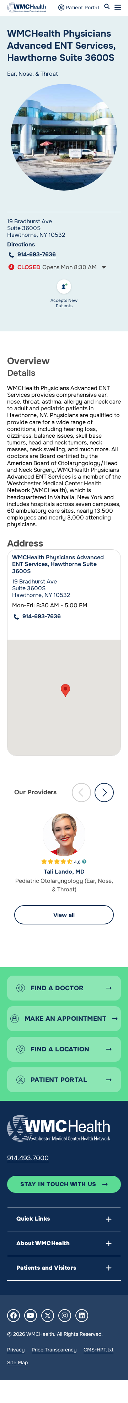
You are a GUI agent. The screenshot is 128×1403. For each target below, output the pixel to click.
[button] (117, 7)
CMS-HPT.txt (98, 1349)
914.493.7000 (28, 1158)
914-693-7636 (36, 254)
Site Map (17, 1362)
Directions (21, 244)
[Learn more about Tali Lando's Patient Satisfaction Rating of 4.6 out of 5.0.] (57, 861)
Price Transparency (54, 1349)
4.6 (77, 861)
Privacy (16, 1349)
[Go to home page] (58, 1128)
